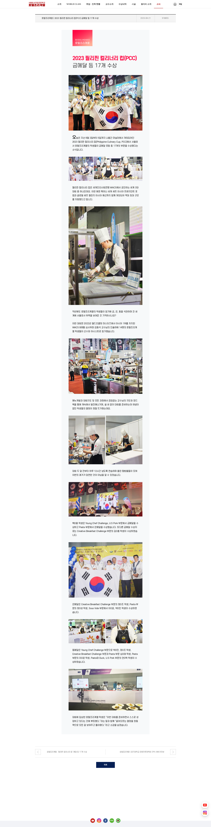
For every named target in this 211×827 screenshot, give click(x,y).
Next (173, 752)
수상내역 (122, 4)
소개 (59, 4)
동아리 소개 (146, 4)
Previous (38, 752)
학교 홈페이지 (175, 4)
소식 (159, 4)
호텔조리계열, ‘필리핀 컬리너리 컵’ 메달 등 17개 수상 (67, 752)
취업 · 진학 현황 (93, 4)
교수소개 (109, 4)
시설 (134, 4)
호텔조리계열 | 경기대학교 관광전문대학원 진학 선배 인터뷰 (142, 752)
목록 (105, 765)
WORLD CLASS (73, 4)
